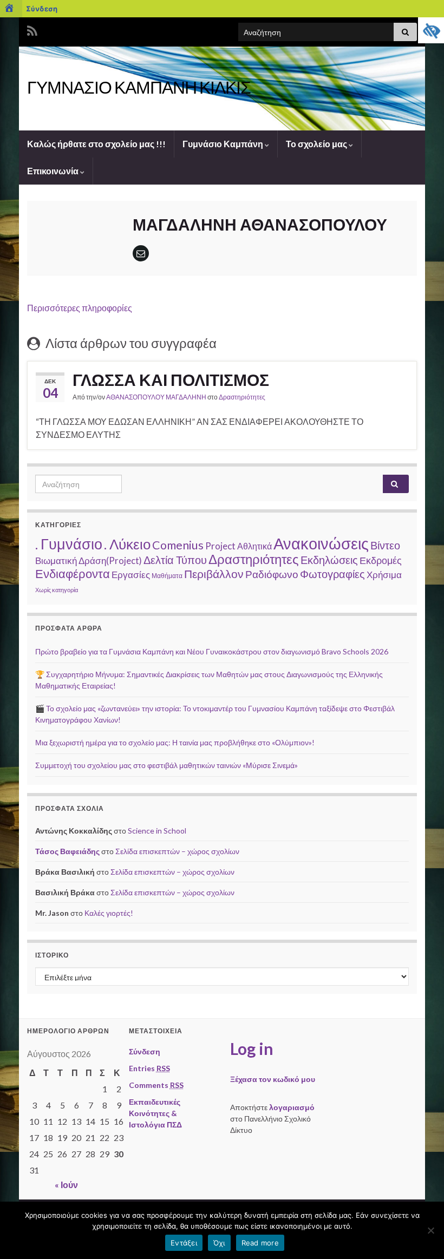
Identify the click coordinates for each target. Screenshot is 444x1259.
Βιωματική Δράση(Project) (88, 560)
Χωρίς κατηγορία (56, 589)
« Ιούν (66, 1184)
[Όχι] (430, 1230)
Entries (149, 1068)
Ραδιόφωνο (271, 574)
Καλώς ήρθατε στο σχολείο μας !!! (96, 144)
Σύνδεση (41, 8)
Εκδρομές (381, 560)
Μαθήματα (167, 576)
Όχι (219, 1242)
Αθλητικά (254, 546)
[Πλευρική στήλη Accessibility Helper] (431, 30)
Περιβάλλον (214, 573)
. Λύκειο (127, 544)
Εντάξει (184, 1242)
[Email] (141, 253)
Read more (260, 1242)
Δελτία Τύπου (175, 560)
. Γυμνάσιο (68, 544)
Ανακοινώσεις (321, 543)
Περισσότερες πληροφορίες (79, 308)
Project (220, 546)
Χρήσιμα (384, 574)
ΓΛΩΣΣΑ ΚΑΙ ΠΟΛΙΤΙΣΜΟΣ (171, 379)
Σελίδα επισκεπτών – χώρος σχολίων (177, 851)
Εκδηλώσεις (329, 559)
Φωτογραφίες (332, 573)
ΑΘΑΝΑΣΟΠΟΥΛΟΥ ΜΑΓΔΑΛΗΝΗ (156, 397)
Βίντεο (385, 545)
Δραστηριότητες (242, 397)
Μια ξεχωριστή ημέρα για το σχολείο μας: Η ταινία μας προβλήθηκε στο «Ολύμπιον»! (175, 742)
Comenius (178, 545)
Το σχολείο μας (317, 144)
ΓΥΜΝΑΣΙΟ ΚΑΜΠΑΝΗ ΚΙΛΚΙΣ (139, 86)
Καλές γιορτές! (108, 912)
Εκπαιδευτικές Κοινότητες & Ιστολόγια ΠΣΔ (155, 1113)
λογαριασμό (292, 1107)
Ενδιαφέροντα (72, 573)
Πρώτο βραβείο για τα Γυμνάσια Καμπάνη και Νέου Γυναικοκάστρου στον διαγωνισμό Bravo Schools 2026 (211, 651)
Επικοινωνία (53, 171)
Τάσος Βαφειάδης (67, 851)
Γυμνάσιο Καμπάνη (223, 144)
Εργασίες (131, 574)
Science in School (157, 830)
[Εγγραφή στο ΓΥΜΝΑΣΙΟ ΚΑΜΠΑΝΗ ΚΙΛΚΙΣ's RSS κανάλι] (32, 29)
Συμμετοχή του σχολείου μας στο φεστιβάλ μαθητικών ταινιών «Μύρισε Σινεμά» (166, 765)
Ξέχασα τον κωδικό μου (272, 1079)
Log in (251, 1048)
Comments (156, 1085)
